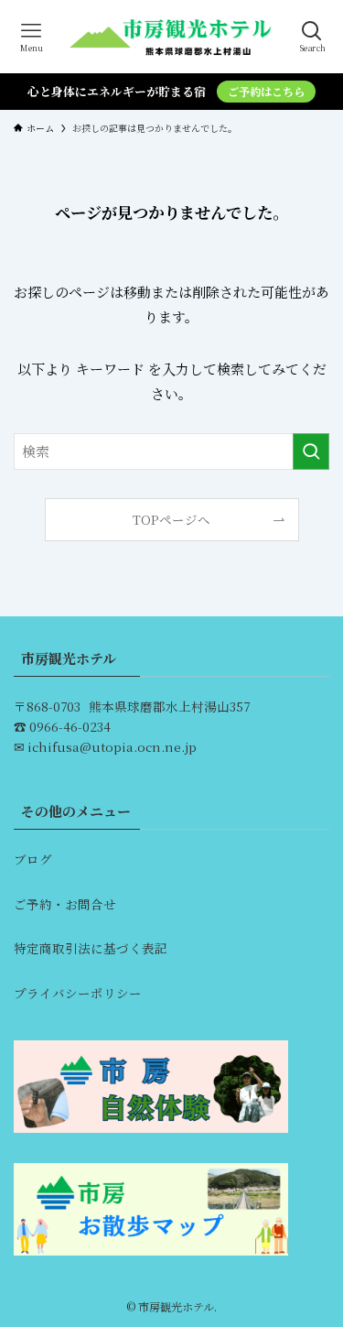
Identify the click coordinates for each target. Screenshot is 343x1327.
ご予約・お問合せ (65, 904)
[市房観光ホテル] (171, 36)
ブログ (33, 859)
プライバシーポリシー (78, 993)
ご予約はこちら (266, 91)
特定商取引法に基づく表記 (90, 948)
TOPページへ (171, 519)
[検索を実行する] (311, 451)
